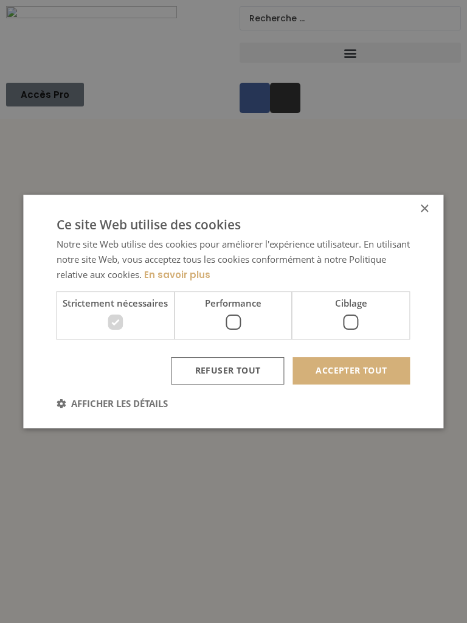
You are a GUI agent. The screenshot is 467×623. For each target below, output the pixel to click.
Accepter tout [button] (351, 370)
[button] (112, 403)
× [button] (424, 209)
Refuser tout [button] (228, 370)
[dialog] (233, 311)
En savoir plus (177, 274)
